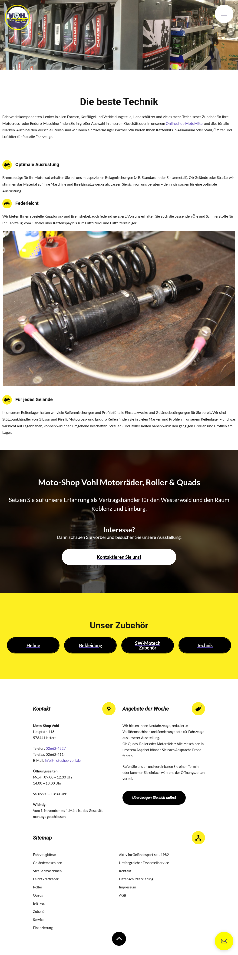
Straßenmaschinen (47, 871)
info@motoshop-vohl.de (224, 941)
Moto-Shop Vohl (17, 17)
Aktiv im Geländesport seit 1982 (144, 854)
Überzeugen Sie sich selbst (154, 797)
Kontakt (125, 871)
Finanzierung (43, 928)
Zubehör (39, 911)
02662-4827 (56, 748)
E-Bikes (39, 903)
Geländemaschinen (47, 863)
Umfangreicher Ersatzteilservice (144, 863)
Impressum (127, 887)
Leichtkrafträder (46, 879)
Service (38, 919)
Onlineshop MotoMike (184, 123)
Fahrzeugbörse (44, 854)
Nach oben (119, 939)
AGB (122, 895)
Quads (38, 895)
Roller (37, 887)
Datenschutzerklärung (136, 879)
